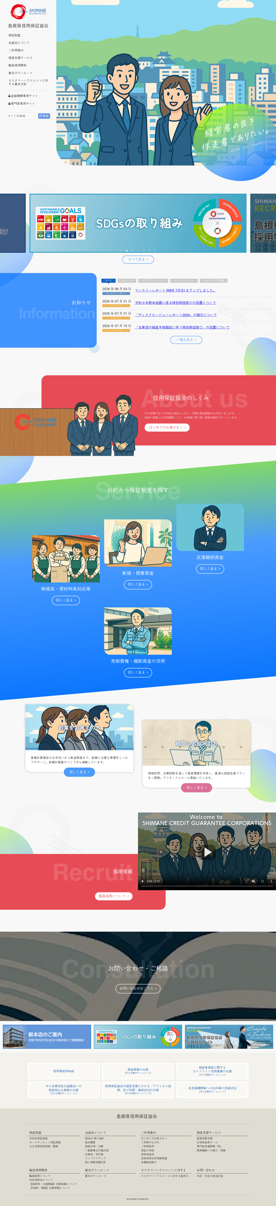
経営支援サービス (20, 58)
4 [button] (138, 251)
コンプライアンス (95, 1158)
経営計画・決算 (94, 1146)
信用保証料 (147, 1154)
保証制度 (14, 35)
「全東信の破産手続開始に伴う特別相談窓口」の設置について (182, 327)
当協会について (18, 43)
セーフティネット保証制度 (45, 1142)
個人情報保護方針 (95, 1162)
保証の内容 (147, 1150)
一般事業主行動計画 (97, 1150)
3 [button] (132, 251)
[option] (138, 223)
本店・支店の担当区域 (210, 1176)
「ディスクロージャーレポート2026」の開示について (176, 315)
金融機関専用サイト (24, 96)
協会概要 (90, 1142)
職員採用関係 (17, 65)
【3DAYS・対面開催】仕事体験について (53, 1184)
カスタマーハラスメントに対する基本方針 (28, 82)
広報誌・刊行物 (94, 1154)
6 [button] (149, 251)
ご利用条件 (147, 1146)
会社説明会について (41, 1180)
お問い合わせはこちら (136, 988)
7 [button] (155, 251)
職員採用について (112, 896)
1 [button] (121, 251)
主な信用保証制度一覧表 (43, 1146)
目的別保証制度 (38, 1138)
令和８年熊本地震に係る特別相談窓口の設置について (175, 302)
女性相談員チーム (207, 1142)
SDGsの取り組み (95, 1138)
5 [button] (144, 251)
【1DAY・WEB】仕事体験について (49, 1188)
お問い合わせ (206, 1170)
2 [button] (127, 251)
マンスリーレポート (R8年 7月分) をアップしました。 (175, 290)
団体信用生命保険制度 (154, 1158)
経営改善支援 (205, 1138)
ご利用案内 (15, 50)
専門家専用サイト (23, 104)
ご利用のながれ (150, 1142)
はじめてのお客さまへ (166, 427)
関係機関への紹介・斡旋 (211, 1150)
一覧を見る (184, 339)
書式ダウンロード (20, 73)
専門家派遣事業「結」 (210, 1146)
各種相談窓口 (149, 1162)
